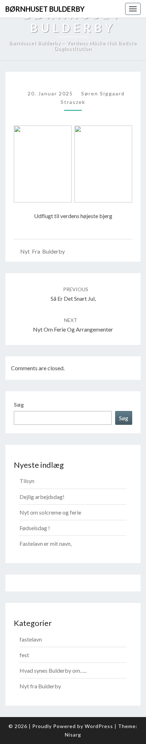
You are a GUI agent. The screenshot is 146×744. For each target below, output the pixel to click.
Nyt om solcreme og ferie (50, 512)
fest (24, 654)
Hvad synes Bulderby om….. (52, 670)
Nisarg (73, 735)
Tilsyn (26, 480)
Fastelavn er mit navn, (45, 543)
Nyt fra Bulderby (42, 251)
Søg (19, 404)
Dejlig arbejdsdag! (41, 496)
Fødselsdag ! (34, 527)
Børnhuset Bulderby (45, 9)
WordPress (99, 726)
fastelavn (30, 639)
